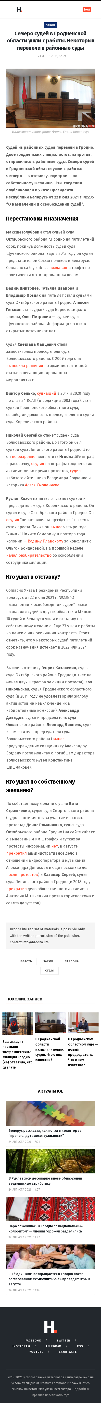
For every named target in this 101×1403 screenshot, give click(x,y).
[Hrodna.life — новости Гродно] (19, 9)
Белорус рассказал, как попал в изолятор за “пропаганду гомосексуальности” (45, 1133)
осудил (37, 463)
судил (75, 470)
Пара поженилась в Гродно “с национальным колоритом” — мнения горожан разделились (46, 1228)
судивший (46, 393)
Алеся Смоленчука (42, 485)
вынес (56, 527)
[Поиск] (72, 9)
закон (48, 961)
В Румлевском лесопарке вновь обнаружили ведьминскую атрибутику (45, 1181)
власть (26, 961)
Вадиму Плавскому (45, 541)
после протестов (22, 874)
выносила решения (24, 365)
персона (72, 961)
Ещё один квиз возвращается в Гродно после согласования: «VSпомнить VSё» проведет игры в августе (49, 1279)
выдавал (58, 267)
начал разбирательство (28, 555)
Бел (87, 9)
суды (49, 970)
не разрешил (24, 456)
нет (54, 846)
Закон (50, 25)
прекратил (16, 853)
